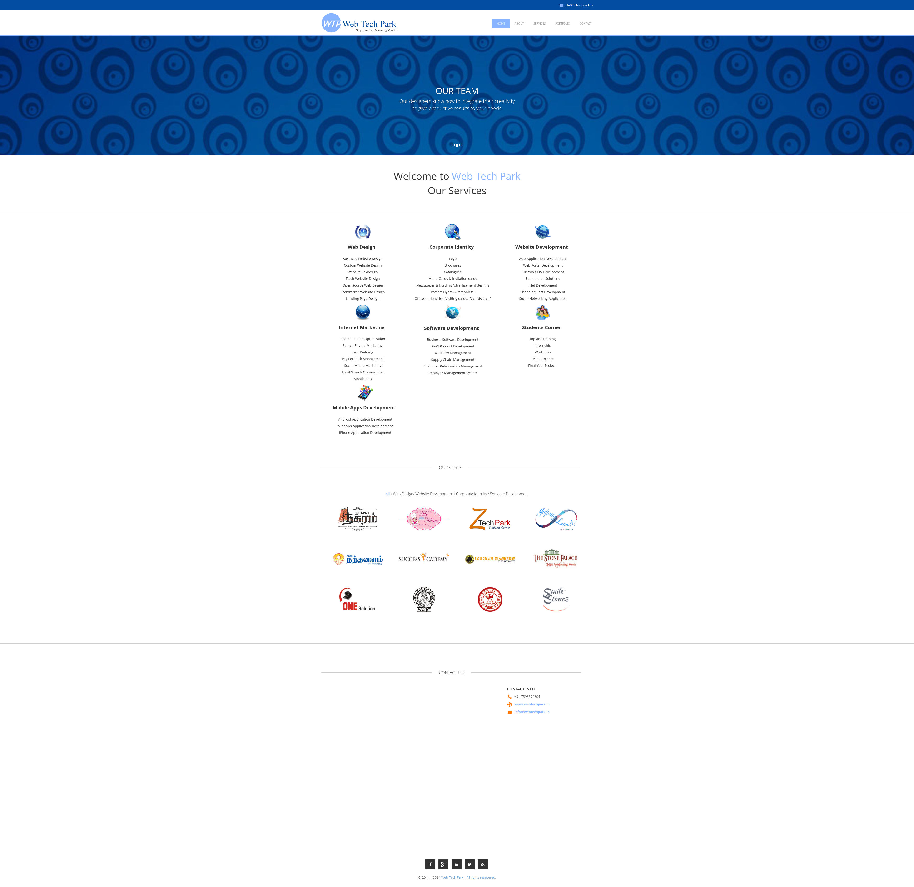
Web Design (403, 493)
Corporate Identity (471, 493)
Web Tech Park (452, 877)
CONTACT (585, 23)
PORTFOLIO (562, 23)
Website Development (434, 493)
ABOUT (519, 23)
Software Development (509, 493)
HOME (501, 23)
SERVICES (539, 23)
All (388, 493)
